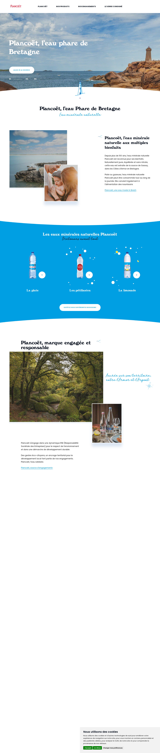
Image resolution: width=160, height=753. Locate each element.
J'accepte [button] (87, 748)
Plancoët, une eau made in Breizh (120, 190)
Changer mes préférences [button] (113, 748)
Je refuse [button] (97, 748)
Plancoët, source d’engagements (37, 467)
